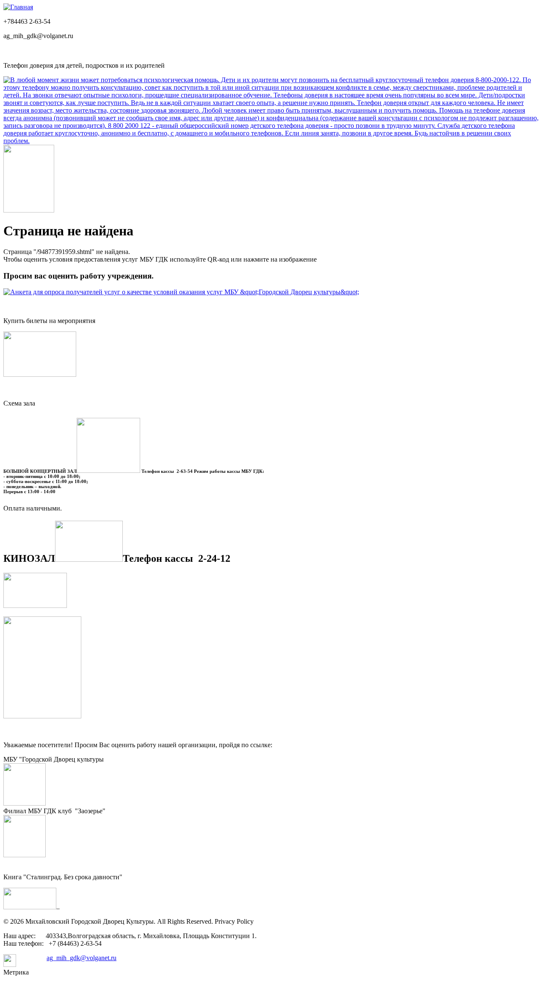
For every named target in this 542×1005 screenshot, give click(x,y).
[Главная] (18, 7)
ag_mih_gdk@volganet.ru (81, 957)
